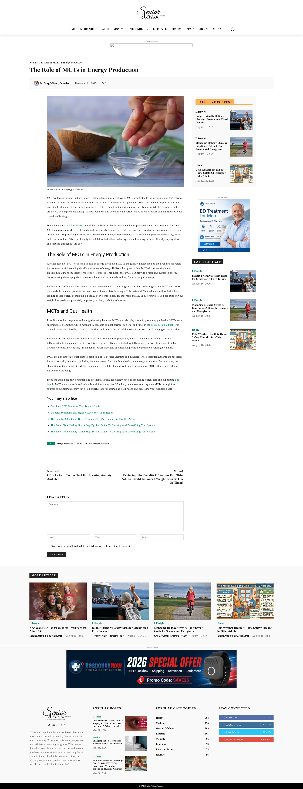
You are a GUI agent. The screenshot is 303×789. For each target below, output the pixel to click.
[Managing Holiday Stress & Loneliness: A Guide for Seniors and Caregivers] (241, 147)
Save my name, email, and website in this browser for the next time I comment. (91, 546)
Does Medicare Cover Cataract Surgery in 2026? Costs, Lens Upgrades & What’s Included (108, 723)
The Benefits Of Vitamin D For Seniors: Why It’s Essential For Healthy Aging (93, 419)
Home (199, 165)
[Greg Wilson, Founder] (37, 83)
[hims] (224, 225)
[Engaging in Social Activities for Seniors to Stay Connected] (136, 743)
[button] (232, 29)
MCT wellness (74, 225)
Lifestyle (201, 111)
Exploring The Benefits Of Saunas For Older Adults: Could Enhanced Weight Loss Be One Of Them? (153, 478)
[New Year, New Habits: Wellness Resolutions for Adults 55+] (58, 601)
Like (269, 717)
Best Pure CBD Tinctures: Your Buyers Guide (75, 406)
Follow (267, 725)
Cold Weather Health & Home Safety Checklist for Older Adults (211, 172)
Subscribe (266, 739)
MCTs (79, 443)
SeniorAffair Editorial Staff (45, 635)
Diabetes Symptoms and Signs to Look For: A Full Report (82, 412)
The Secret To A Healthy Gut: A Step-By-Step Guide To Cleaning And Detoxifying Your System (103, 425)
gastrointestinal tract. (162, 324)
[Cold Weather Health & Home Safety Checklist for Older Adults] (241, 173)
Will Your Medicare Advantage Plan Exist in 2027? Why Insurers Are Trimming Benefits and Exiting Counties (108, 764)
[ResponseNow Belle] (151, 669)
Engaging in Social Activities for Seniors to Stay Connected (107, 742)
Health (33, 62)
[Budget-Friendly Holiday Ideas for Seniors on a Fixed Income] (241, 120)
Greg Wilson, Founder (56, 83)
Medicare (97, 717)
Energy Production (65, 443)
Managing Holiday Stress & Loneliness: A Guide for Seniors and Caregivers (211, 146)
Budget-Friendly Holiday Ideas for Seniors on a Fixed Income (212, 119)
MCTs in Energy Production (97, 443)
